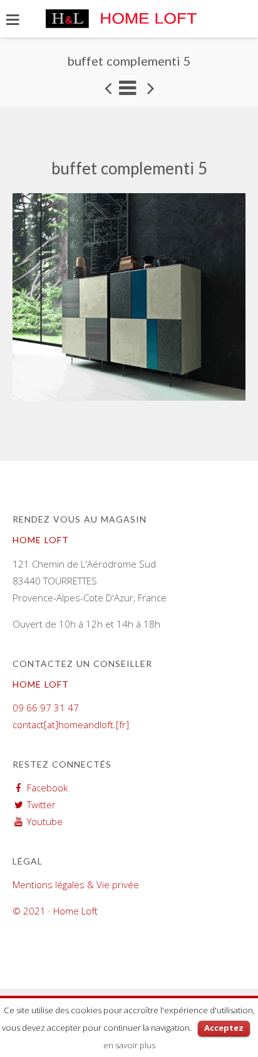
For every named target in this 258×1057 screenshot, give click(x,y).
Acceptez (224, 1027)
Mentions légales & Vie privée (76, 884)
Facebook (47, 787)
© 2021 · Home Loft (55, 910)
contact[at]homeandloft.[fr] (71, 724)
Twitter (41, 804)
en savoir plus (129, 1045)
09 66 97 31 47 (46, 707)
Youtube (45, 821)
